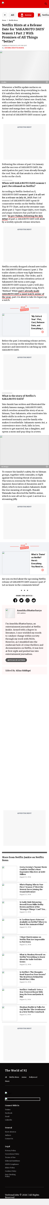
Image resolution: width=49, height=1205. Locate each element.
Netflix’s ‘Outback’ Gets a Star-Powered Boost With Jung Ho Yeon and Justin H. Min (32, 993)
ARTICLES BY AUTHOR (16, 660)
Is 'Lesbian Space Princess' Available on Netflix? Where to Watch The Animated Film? (33, 922)
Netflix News (13, 20)
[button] (47, 82)
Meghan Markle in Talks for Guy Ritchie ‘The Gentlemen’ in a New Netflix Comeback (33, 1009)
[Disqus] (24, 776)
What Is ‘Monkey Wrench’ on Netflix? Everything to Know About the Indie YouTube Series (32, 958)
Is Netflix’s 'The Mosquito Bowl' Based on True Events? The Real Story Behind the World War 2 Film (33, 975)
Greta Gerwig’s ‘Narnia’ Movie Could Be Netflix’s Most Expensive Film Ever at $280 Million (33, 870)
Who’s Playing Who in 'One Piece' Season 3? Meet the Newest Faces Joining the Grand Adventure (31, 888)
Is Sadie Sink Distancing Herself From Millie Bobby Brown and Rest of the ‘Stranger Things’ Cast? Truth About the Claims (33, 906)
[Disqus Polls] (24, 708)
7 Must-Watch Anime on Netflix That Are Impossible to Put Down (32, 939)
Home (4, 20)
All (12, 15)
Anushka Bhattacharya (14, 48)
